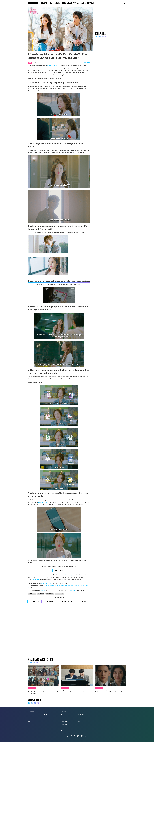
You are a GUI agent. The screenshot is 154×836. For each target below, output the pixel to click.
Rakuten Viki (80, 737)
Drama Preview (31, 687)
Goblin (57, 585)
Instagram (67, 601)
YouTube (46, 718)
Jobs (79, 721)
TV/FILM (76, 3)
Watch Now (59, 570)
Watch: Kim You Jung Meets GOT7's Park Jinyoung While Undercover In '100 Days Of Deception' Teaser (110, 691)
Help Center (81, 718)
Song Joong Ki (69, 575)
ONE (41, 70)
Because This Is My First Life (70, 585)
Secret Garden (49, 585)
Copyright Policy (65, 727)
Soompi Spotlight (60, 593)
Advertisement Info (66, 731)
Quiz (51, 3)
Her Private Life (52, 65)
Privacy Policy (64, 721)
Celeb (63, 3)
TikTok (46, 714)
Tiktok (84, 601)
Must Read (36, 699)
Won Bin (43, 590)
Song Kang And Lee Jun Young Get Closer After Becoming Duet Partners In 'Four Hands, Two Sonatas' (76, 691)
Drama (29, 62)
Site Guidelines (82, 714)
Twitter (51, 601)
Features (90, 3)
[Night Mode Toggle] (125, 3)
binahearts (87, 62)
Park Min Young (49, 593)
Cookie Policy (64, 724)
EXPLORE (43, 3)
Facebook (35, 601)
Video (57, 3)
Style (69, 3)
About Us (63, 714)
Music (83, 3)
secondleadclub (32, 255)
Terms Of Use (64, 718)
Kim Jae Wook (42, 502)
